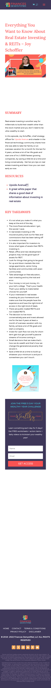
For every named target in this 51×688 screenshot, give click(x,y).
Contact (17, 628)
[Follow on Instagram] (23, 647)
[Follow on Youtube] (37, 647)
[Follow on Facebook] (14, 647)
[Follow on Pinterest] (33, 647)
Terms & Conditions (35, 628)
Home (6, 628)
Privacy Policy (18, 632)
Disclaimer (35, 632)
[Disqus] (25, 509)
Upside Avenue (18, 185)
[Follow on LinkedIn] (28, 647)
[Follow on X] (18, 647)
